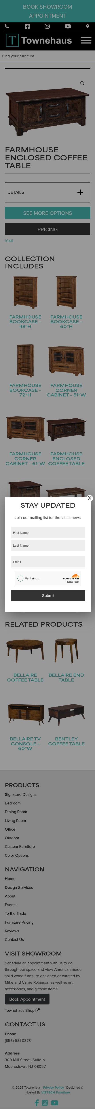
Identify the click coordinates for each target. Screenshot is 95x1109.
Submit (48, 595)
